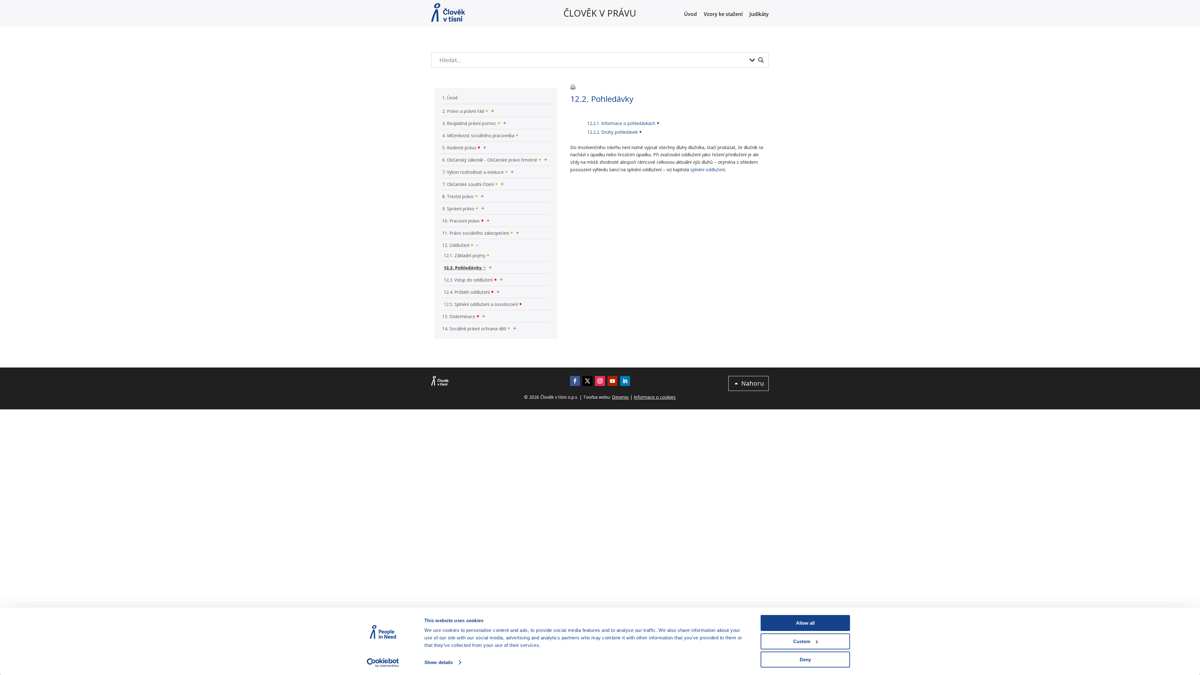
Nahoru (752, 383)
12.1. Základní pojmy (464, 255)
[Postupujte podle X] (587, 381)
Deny (805, 659)
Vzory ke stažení (723, 15)
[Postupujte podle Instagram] (600, 381)
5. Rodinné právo (459, 148)
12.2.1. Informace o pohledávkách (621, 123)
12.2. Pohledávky (463, 268)
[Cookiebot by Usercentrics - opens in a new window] (383, 663)
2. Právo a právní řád (463, 111)
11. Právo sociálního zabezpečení (475, 233)
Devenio (620, 397)
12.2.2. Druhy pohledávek (612, 132)
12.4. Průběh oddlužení (467, 292)
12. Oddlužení (455, 245)
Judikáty (759, 15)
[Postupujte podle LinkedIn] (625, 381)
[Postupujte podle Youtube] (613, 381)
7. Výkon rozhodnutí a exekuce (473, 172)
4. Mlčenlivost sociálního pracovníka (478, 135)
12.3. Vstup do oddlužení (468, 280)
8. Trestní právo (458, 196)
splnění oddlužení (707, 169)
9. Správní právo (458, 209)
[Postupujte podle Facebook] (575, 381)
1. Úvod (450, 98)
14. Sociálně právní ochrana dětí (474, 329)
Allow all (805, 623)
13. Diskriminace (458, 316)
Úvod (690, 15)
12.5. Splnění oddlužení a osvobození (481, 304)
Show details (438, 662)
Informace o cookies (655, 397)
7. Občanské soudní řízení (468, 184)
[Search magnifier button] (761, 60)
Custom (801, 641)
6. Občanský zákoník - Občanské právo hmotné (489, 160)
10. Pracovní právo (461, 221)
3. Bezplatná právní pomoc (469, 123)
